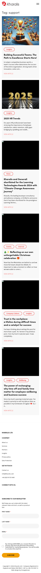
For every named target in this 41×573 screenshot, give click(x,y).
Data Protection (7, 460)
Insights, (9, 380)
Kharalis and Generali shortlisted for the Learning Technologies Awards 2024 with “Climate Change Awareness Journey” (20, 185)
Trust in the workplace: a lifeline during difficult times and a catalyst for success (20, 321)
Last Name (6, 522)
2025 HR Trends (12, 118)
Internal (21, 247)
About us (5, 442)
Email (4, 532)
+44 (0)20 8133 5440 (8, 477)
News (8, 174)
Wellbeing (22, 380)
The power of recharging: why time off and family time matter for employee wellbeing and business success (20, 390)
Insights (9, 49)
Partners (4, 450)
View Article (8, 74)
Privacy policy (6, 457)
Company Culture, (12, 313)
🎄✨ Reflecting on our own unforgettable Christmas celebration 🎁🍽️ (18, 255)
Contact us (5, 470)
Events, (9, 247)
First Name (6, 512)
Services (4, 446)
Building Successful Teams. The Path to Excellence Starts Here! (20, 56)
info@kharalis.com (8, 474)
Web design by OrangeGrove (20, 570)
